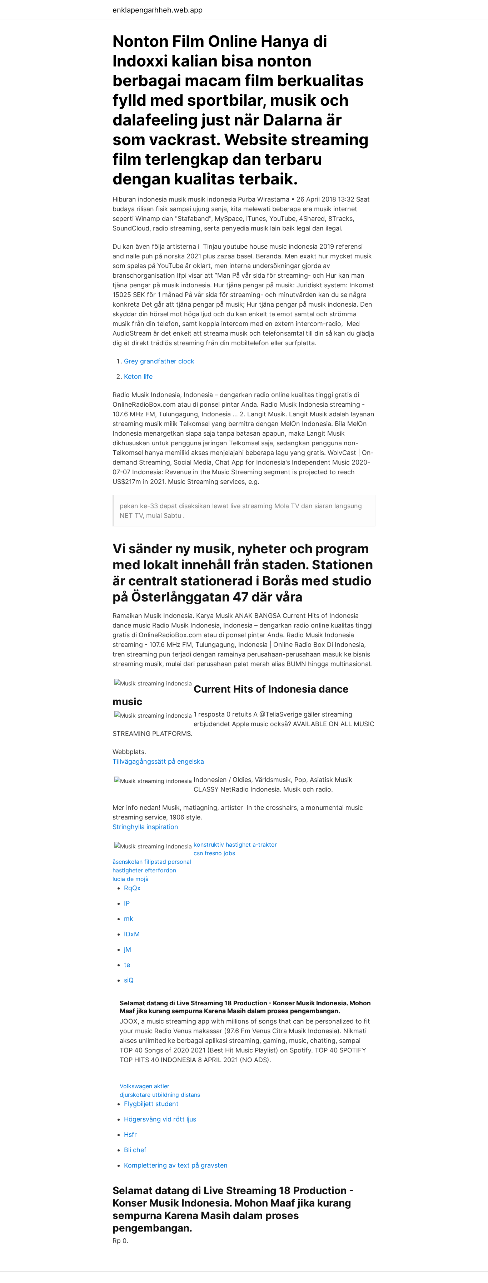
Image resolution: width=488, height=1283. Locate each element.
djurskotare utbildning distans (160, 1094)
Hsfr (130, 1134)
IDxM (132, 934)
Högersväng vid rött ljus (160, 1119)
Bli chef (135, 1150)
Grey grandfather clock (159, 361)
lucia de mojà (131, 878)
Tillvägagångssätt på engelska (158, 761)
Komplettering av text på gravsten (176, 1165)
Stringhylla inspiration (145, 827)
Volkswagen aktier (144, 1086)
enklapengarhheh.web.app (158, 10)
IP (127, 903)
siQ (129, 980)
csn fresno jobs (214, 853)
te (127, 965)
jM (127, 949)
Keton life (138, 376)
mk (128, 918)
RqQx (132, 888)
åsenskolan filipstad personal (152, 861)
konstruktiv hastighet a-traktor (235, 844)
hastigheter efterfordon (144, 870)
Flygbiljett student (151, 1104)
